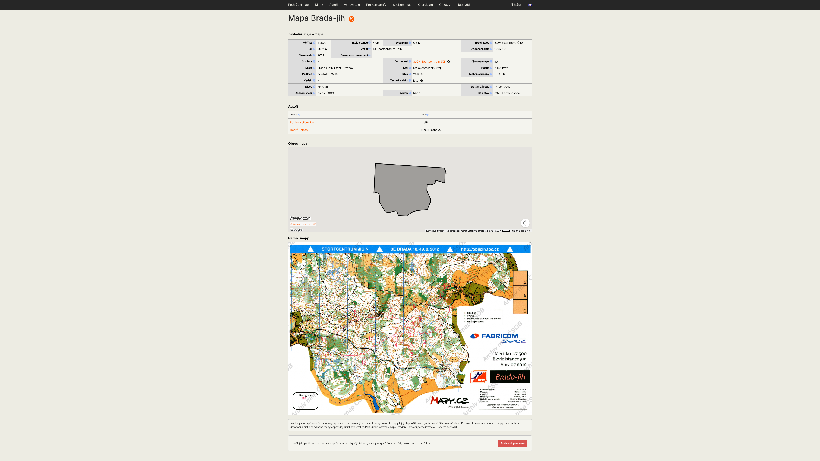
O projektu (425, 4)
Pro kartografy (376, 4)
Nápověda (464, 4)
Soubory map (402, 4)
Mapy (319, 4)
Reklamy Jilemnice (302, 122)
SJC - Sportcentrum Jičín (430, 61)
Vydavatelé (352, 4)
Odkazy (444, 4)
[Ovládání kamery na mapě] (525, 223)
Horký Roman (299, 129)
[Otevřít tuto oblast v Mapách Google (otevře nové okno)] (296, 229)
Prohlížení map (298, 4)
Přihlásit (515, 4)
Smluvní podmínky (521, 231)
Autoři (333, 4)
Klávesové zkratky (435, 231)
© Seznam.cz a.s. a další (302, 224)
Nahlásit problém (513, 443)
